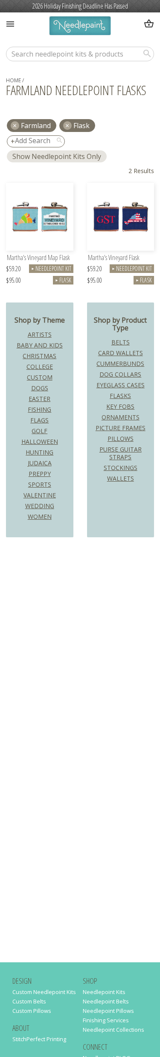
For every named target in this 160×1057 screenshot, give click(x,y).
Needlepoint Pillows (108, 1011)
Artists (40, 334)
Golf (39, 431)
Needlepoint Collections (113, 1029)
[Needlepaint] (80, 27)
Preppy (40, 474)
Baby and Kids (40, 345)
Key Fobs (120, 406)
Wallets (120, 478)
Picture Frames (120, 428)
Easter (39, 399)
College (39, 366)
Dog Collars (120, 374)
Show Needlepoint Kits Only (56, 156)
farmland (36, 125)
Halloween (39, 441)
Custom (39, 377)
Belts (120, 342)
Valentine (39, 495)
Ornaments (121, 417)
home (13, 80)
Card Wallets (120, 353)
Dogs (39, 388)
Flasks (120, 396)
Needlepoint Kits (104, 992)
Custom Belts (29, 1001)
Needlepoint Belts (106, 1001)
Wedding (39, 506)
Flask (81, 125)
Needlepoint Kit (51, 268)
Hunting (39, 452)
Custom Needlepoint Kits (44, 992)
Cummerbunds (120, 363)
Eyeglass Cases (120, 385)
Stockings (120, 468)
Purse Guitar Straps (120, 453)
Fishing (39, 409)
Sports (39, 484)
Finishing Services (106, 1020)
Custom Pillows (31, 1011)
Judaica (40, 463)
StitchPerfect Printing (39, 1039)
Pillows (121, 438)
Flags (39, 420)
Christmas (39, 356)
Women (40, 516)
